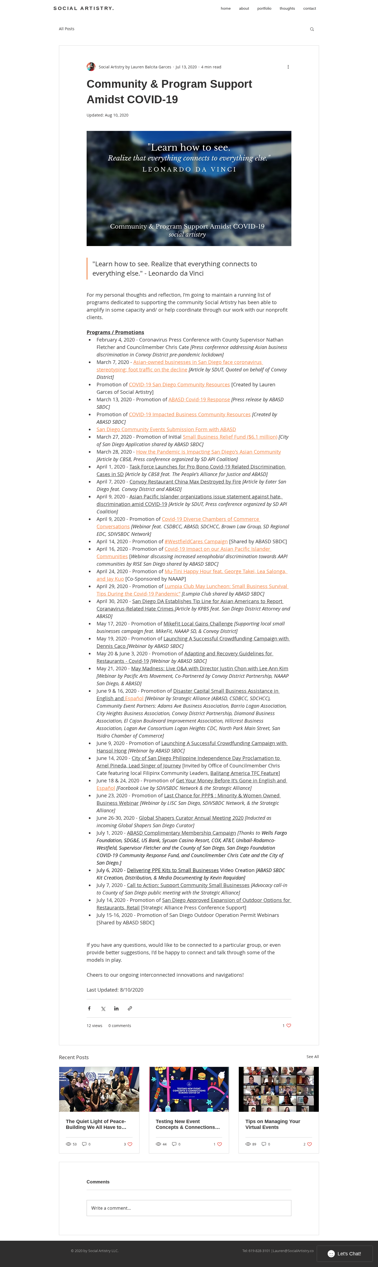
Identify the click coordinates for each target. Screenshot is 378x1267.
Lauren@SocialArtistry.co (293, 1250)
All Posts (66, 28)
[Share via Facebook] (89, 1008)
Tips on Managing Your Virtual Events (272, 1124)
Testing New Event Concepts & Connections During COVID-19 (185, 1124)
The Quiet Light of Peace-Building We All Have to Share (96, 1124)
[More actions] (288, 66)
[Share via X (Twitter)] (102, 1008)
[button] (312, 29)
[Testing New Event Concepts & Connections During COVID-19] (189, 1089)
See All (313, 1056)
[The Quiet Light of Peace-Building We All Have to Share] (99, 1089)
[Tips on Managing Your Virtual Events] (279, 1089)
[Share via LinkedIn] (116, 1008)
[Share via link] (130, 1008)
